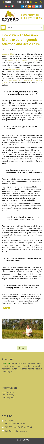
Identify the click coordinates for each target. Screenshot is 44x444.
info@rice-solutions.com (16, 431)
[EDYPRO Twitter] (36, 6)
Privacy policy (8, 394)
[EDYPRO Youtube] (33, 6)
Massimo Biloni (8, 54)
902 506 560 (9, 2)
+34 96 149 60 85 (22, 2)
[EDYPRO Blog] (29, 6)
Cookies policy (8, 397)
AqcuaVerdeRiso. (14, 69)
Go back (22, 348)
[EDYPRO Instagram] (26, 6)
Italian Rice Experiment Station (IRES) (23, 60)
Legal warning (8, 392)
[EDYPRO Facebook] (40, 6)
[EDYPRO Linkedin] (22, 6)
